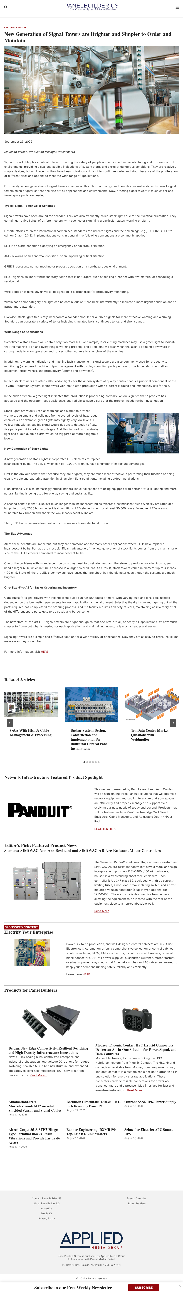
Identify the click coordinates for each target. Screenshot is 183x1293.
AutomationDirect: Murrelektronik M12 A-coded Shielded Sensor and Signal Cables (35, 1106)
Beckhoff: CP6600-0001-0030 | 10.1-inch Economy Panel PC (93, 1104)
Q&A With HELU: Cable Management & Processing (30, 732)
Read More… (38, 1075)
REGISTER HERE (105, 829)
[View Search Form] (6, 7)
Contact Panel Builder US (46, 1198)
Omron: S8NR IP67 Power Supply (150, 1102)
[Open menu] (177, 7)
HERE (44, 651)
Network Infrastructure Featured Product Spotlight (53, 777)
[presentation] (31, 704)
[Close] (179, 1285)
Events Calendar (136, 1198)
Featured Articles (15, 27)
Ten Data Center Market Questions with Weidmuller (150, 735)
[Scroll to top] (176, 1282)
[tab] (84, 762)
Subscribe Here (136, 1203)
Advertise (46, 1208)
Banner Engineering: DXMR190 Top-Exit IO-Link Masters (91, 1131)
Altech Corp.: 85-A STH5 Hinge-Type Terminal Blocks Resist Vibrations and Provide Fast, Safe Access (34, 1136)
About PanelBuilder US (46, 1203)
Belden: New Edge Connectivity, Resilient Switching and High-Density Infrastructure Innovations (48, 1050)
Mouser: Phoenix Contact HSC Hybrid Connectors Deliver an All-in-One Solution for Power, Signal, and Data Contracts (136, 1049)
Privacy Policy (46, 1218)
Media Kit (46, 1213)
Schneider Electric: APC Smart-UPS (149, 1131)
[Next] (173, 723)
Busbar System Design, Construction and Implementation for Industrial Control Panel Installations (89, 739)
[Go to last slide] (10, 723)
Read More (101, 911)
